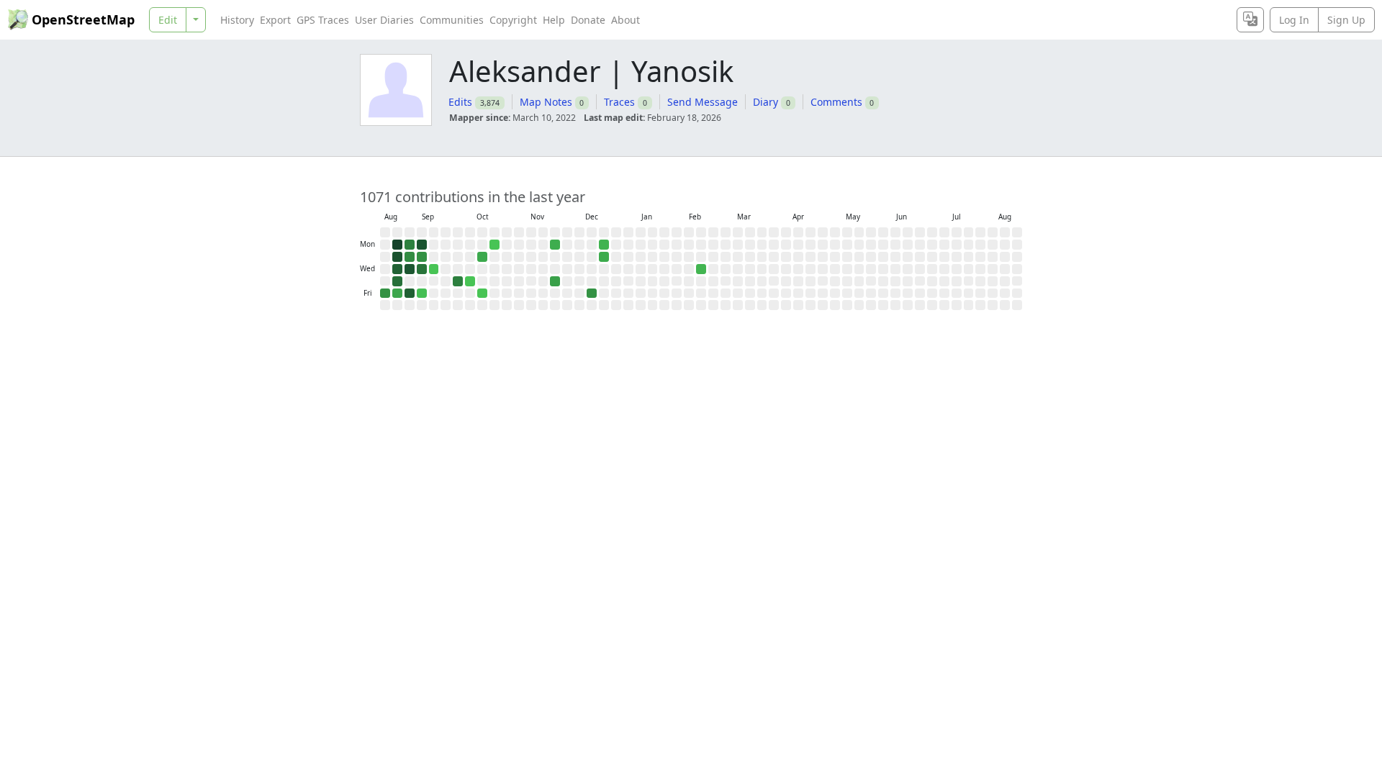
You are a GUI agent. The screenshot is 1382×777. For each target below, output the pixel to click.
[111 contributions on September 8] (422, 245)
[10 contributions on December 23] (604, 257)
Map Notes (546, 102)
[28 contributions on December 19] (592, 293)
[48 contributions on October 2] (458, 281)
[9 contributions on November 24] (555, 245)
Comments (836, 102)
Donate (588, 20)
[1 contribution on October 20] (494, 245)
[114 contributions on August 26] (397, 257)
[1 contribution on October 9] (470, 281)
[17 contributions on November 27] (555, 281)
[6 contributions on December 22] (604, 245)
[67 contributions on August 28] (397, 281)
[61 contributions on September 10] (422, 269)
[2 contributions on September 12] (422, 293)
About (625, 20)
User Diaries (384, 20)
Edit (167, 20)
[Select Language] (1250, 19)
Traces (619, 102)
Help (554, 20)
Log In (1294, 20)
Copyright (513, 20)
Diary (765, 102)
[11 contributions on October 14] (482, 257)
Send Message (702, 102)
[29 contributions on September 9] (422, 257)
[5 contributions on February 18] (701, 269)
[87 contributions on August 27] (397, 269)
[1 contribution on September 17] (434, 269)
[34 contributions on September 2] (410, 257)
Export (275, 20)
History (237, 20)
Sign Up (1346, 20)
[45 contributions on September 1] (410, 245)
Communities (452, 20)
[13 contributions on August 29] (397, 293)
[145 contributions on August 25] (397, 245)
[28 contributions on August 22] (385, 293)
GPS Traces (323, 20)
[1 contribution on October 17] (482, 293)
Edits (460, 102)
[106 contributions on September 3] (410, 269)
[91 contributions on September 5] (410, 293)
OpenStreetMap (83, 19)
